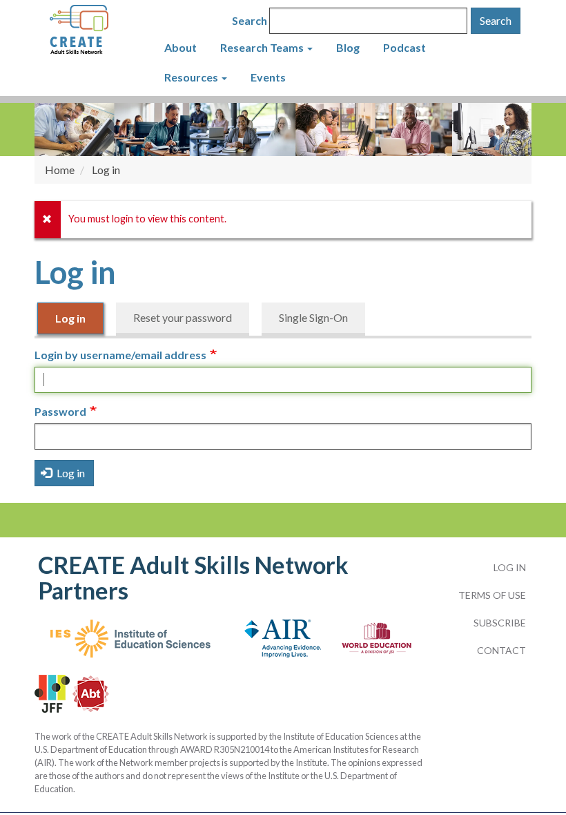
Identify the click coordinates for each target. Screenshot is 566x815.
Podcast (404, 47)
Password (60, 411)
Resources (192, 77)
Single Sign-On (313, 317)
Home (60, 169)
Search (249, 20)
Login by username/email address (120, 354)
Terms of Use (492, 595)
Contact (501, 650)
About (180, 47)
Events (268, 77)
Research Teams (263, 47)
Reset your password (182, 317)
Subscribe (500, 623)
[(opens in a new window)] (130, 645)
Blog (348, 47)
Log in (70, 318)
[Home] (99, 31)
